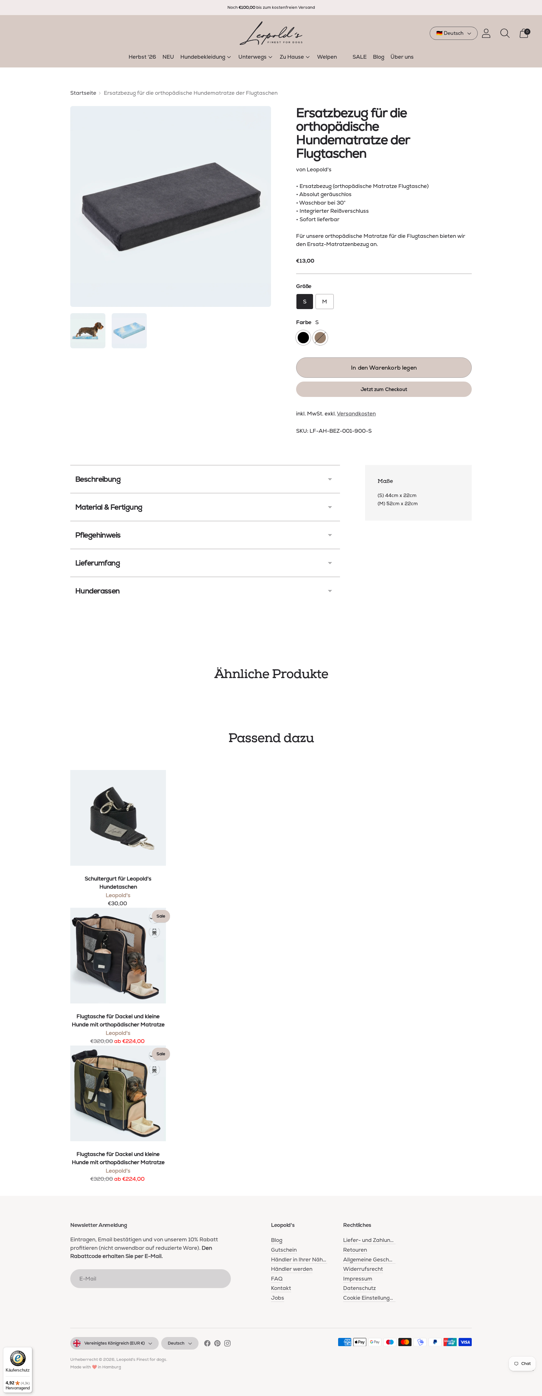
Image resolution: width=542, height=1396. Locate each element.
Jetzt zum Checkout (384, 389)
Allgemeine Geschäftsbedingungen (388, 1259)
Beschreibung (97, 479)
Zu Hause (292, 56)
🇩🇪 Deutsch (450, 33)
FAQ (277, 1278)
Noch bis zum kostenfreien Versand (271, 7)
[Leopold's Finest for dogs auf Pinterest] (217, 1345)
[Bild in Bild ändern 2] (87, 330)
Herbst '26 (142, 56)
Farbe (303, 322)
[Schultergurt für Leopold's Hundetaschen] (118, 818)
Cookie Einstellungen (369, 1297)
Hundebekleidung (202, 56)
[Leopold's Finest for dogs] (271, 33)
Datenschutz (359, 1288)
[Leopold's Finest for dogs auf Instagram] (227, 1345)
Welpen (327, 56)
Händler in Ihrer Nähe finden (307, 1259)
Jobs (277, 1297)
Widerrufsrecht (363, 1268)
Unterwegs (252, 56)
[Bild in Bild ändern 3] (129, 330)
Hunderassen (97, 591)
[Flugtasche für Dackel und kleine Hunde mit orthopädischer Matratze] (118, 955)
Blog (378, 56)
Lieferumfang (97, 563)
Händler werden (291, 1268)
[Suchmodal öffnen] (505, 33)
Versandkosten (356, 413)
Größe (303, 286)
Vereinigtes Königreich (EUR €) (114, 1343)
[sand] (320, 337)
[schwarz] (303, 337)
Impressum (357, 1278)
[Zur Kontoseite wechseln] (486, 33)
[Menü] (532, 1372)
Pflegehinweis (98, 535)
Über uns (402, 56)
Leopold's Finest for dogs (141, 1359)
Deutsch (176, 1343)
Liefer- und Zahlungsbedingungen (386, 1240)
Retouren (355, 1249)
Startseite (83, 92)
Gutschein (284, 1249)
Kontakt (281, 1288)
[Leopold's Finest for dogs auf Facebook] (207, 1345)
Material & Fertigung (108, 507)
